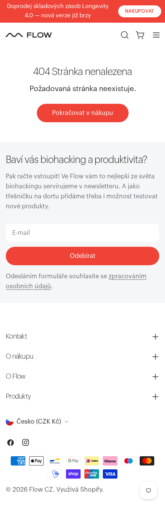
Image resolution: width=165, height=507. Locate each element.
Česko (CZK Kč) (38, 422)
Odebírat (83, 256)
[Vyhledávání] (124, 35)
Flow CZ (41, 490)
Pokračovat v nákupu (82, 113)
